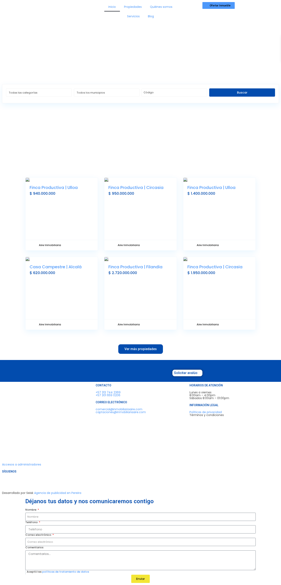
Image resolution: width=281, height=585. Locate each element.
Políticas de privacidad (205, 412)
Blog (151, 16)
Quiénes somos (161, 7)
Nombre (31, 509)
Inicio (112, 7)
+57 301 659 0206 (108, 395)
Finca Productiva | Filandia (135, 267)
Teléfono (31, 522)
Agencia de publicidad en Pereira (57, 493)
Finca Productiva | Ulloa (54, 187)
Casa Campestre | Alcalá (56, 267)
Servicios (133, 16)
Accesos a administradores (21, 464)
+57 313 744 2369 (108, 392)
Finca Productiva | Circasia (136, 187)
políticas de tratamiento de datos (65, 572)
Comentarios (34, 547)
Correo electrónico (38, 534)
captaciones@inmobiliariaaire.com (121, 412)
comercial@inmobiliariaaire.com (119, 409)
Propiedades (133, 7)
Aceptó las (58, 572)
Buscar (242, 92)
